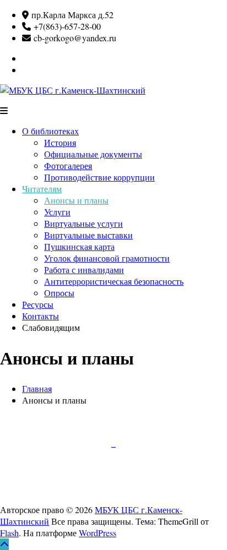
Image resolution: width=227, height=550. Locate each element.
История (60, 142)
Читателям (42, 188)
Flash (9, 532)
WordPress (97, 532)
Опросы (59, 292)
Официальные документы (93, 154)
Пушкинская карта (79, 246)
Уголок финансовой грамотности (107, 258)
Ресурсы (37, 304)
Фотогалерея (68, 165)
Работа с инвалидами (84, 269)
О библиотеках (50, 131)
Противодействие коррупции (99, 177)
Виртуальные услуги (83, 223)
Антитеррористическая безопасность (113, 281)
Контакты (40, 316)
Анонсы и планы (76, 200)
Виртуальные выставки (88, 235)
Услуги (57, 211)
